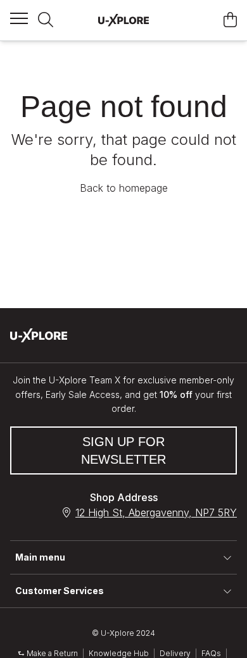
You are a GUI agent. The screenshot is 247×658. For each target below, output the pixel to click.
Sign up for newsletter (123, 450)
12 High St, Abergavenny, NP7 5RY (156, 512)
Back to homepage (124, 188)
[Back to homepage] (123, 20)
